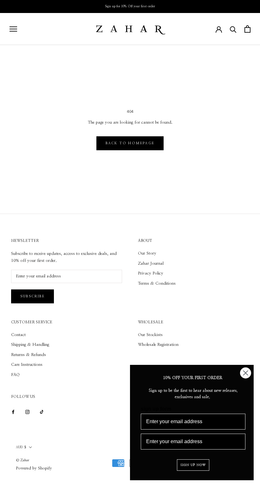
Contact (18, 335)
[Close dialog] (245, 372)
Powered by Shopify (34, 468)
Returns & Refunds (28, 355)
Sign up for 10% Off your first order (130, 6)
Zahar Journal (151, 264)
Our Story (147, 253)
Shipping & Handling (30, 345)
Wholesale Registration (158, 345)
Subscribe (32, 296)
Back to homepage (130, 143)
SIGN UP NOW (193, 465)
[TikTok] (42, 411)
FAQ (15, 375)
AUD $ (21, 447)
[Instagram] (27, 411)
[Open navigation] (13, 29)
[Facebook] (13, 411)
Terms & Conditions (157, 283)
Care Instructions (26, 365)
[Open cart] (247, 29)
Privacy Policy (150, 273)
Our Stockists (150, 335)
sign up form (156, 408)
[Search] (233, 29)
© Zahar (22, 460)
